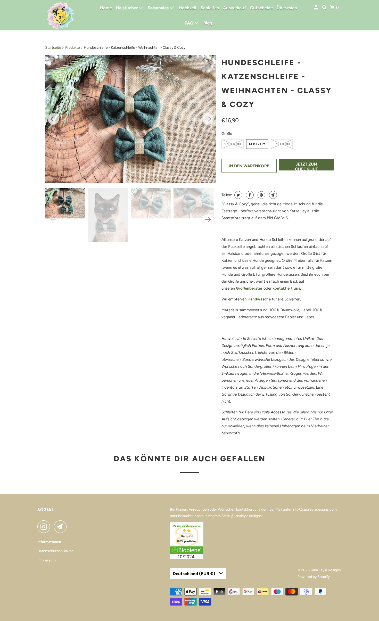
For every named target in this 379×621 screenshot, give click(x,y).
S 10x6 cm (232, 144)
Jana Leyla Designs (325, 570)
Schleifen (210, 7)
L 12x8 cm (282, 144)
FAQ (189, 23)
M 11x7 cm (257, 144)
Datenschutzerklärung (55, 551)
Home (106, 7)
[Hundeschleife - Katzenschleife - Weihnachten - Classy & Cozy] (130, 119)
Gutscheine (261, 7)
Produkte (72, 47)
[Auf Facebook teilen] (249, 195)
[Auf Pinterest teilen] (260, 195)
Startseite (53, 47)
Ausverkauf (234, 7)
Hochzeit (188, 7)
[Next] (208, 119)
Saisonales (159, 7)
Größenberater (249, 288)
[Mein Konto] (316, 8)
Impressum (46, 560)
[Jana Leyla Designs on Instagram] (45, 526)
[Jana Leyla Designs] (60, 15)
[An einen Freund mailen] (272, 195)
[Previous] (53, 119)
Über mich (287, 7)
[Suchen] (324, 8)
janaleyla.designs (248, 516)
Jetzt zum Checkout (306, 166)
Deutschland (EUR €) (194, 573)
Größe (226, 133)
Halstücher (127, 7)
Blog (207, 23)
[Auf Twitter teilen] (237, 195)
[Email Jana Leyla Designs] (61, 526)
